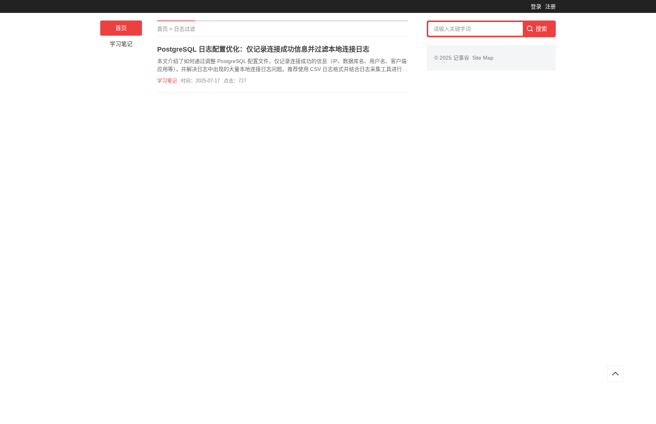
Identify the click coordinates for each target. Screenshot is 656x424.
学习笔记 (121, 44)
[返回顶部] (615, 373)
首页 (121, 28)
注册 (550, 6)
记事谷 (462, 58)
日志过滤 (184, 29)
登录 (536, 6)
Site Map (483, 58)
